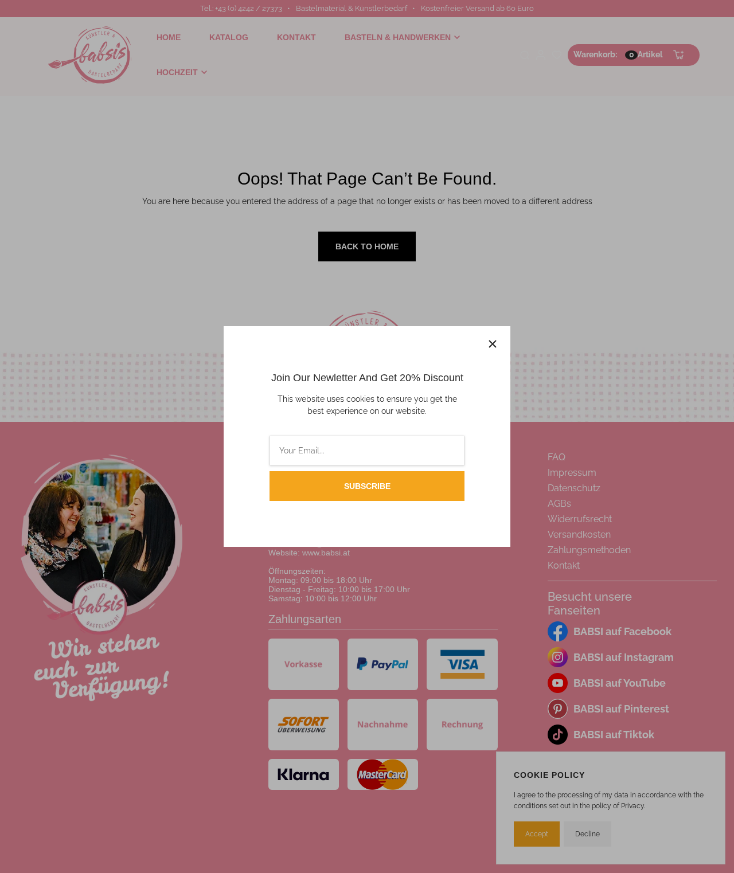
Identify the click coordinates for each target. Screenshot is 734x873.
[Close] (493, 344)
